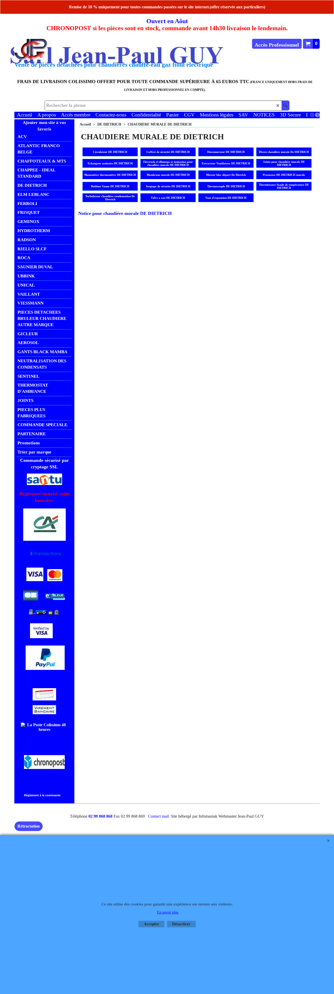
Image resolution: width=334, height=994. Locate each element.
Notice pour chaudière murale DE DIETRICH (125, 213)
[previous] (312, 115)
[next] (317, 115)
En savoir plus (167, 912)
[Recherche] (285, 105)
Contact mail (158, 816)
